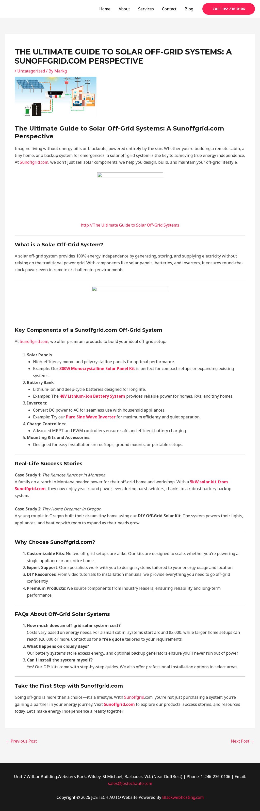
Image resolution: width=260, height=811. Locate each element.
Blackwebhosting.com (183, 797)
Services (146, 9)
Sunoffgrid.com (34, 162)
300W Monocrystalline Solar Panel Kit (97, 368)
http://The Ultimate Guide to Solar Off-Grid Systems (130, 225)
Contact (169, 9)
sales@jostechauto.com (130, 783)
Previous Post (21, 741)
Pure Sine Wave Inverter (91, 417)
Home (104, 9)
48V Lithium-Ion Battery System (92, 396)
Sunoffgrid (134, 697)
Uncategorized (31, 71)
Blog (189, 9)
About (124, 9)
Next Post (242, 741)
